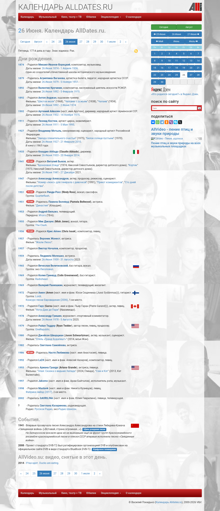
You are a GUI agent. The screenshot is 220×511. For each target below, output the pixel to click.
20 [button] (191, 67)
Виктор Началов (48, 248)
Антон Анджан (47, 97)
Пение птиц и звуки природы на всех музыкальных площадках (176, 144)
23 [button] (162, 75)
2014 (76, 155)
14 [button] (198, 60)
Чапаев (102, 101)
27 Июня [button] (192, 34)
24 (53, 41)
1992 (21, 360)
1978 (21, 315)
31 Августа (67, 259)
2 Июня (65, 105)
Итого (42, 215)
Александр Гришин (50, 315)
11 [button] (176, 60)
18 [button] (176, 67)
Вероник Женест (50, 238)
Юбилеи (91, 16)
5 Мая (64, 124)
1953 (21, 211)
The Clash (41, 225)
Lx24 (41, 360)
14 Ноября (67, 114)
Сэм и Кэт (102, 371)
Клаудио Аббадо (48, 151)
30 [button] (162, 82)
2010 (78, 141)
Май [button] (160, 41)
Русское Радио (44, 409)
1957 (21, 238)
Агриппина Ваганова (52, 78)
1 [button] (154, 53)
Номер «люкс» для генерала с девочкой (62, 182)
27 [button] (191, 75)
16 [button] (162, 67)
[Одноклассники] (166, 122)
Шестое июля (46, 101)
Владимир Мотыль (49, 130)
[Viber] (171, 122)
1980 (21, 335)
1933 (21, 151)
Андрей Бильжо (48, 211)
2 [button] (162, 53)
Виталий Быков (56, 161)
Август (38, 41)
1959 (21, 255)
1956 (21, 231)
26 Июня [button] (176, 34)
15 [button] (154, 67)
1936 (75, 68)
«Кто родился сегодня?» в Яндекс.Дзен (174, 94)
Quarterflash (42, 195)
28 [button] (198, 75)
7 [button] (198, 53)
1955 (21, 221)
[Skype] (175, 122)
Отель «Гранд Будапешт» (51, 339)
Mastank (43, 388)
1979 (21, 325)
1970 (77, 91)
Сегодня (25, 41)
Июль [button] (192, 41)
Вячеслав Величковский (53, 265)
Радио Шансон (67, 409)
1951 (75, 81)
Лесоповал (46, 269)
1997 (21, 380)
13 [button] (191, 60)
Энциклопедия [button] (110, 16)
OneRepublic (42, 329)
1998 (21, 388)
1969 (21, 275)
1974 (73, 105)
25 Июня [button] (160, 34)
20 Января (67, 155)
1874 (21, 64)
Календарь (27, 16)
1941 (21, 161)
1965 (21, 265)
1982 (21, 345)
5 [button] (183, 53)
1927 (21, 130)
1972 (21, 292)
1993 (21, 367)
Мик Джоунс (46, 221)
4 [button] (176, 53)
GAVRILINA (46, 398)
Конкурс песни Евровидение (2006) (47, 299)
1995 (71, 124)
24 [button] (169, 75)
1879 (21, 78)
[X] (180, 122)
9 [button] (162, 60)
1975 (77, 114)
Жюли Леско (43, 242)
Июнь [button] (176, 41)
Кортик (133, 165)
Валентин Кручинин (50, 87)
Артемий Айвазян (49, 111)
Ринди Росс (54, 192)
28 (87, 41)
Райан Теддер (46, 325)
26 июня (70, 41)
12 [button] (183, 60)
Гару (41, 306)
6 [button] (191, 53)
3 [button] (169, 53)
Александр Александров (53, 178)
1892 (21, 87)
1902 (21, 111)
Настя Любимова (58, 352)
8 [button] (154, 60)
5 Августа (66, 319)
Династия (42, 205)
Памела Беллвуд (58, 201)
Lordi (38, 296)
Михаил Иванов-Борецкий (54, 64)
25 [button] (176, 75)
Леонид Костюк (47, 120)
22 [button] (154, 75)
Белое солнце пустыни (99, 138)
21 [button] (198, 67)
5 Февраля (67, 91)
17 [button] (169, 67)
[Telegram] (162, 122)
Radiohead (41, 279)
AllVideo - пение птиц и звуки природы (172, 131)
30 (101, 41)
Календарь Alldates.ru (169, 502)
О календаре (133, 16)
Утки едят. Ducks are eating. (42, 463)
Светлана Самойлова (53, 345)
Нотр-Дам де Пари (47, 309)
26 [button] (183, 75)
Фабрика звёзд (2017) (39, 392)
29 (94, 41)
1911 (21, 121)
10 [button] (169, 60)
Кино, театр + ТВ (71, 16)
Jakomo (43, 380)
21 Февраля (68, 141)
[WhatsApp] (157, 122)
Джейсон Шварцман (50, 335)
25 (59, 41)
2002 (21, 398)
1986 (21, 352)
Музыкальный (48, 16)
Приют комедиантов (109, 182)
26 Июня (47, 68)
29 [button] (154, 82)
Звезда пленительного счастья (57, 138)
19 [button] (183, 67)
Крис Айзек (54, 231)
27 (80, 41)
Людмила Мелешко (52, 255)
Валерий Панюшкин (50, 285)
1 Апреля (66, 68)
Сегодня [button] (163, 27)
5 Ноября (66, 81)
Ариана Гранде (49, 367)
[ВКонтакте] (153, 122)
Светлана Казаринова (53, 405)
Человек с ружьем (76, 101)
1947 (21, 178)
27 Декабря (68, 172)
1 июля (111, 41)
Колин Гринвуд (47, 275)
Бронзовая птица (48, 165)
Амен (41, 292)
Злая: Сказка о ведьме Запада (56, 371)
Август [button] (189, 27)
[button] (155, 138)
